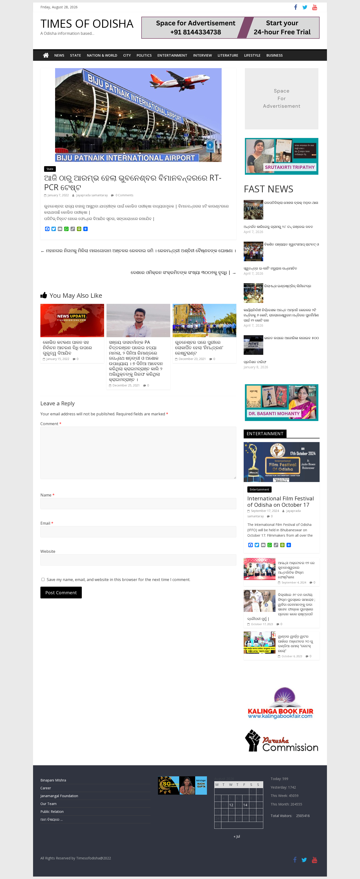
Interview (202, 55)
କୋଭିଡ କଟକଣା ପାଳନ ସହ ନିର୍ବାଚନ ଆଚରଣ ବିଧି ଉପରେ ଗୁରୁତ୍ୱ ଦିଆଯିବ (67, 347)
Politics (144, 55)
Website (47, 551)
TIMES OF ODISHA (86, 23)
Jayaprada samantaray (92, 195)
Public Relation (52, 811)
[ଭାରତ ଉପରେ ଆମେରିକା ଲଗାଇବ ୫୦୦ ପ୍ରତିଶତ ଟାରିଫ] (254, 337)
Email (46, 523)
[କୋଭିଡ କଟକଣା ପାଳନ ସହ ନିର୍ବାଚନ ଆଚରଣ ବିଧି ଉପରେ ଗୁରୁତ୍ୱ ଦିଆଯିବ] (72, 307)
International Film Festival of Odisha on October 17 (280, 501)
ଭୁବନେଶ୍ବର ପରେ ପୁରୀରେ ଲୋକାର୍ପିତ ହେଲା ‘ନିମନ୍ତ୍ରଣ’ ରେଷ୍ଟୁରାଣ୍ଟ (199, 347)
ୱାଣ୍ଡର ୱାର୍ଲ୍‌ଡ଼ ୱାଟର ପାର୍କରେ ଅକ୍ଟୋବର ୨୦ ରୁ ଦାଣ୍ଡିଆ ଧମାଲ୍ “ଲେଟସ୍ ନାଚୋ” (295, 643)
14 (245, 805)
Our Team (48, 803)
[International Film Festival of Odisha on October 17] (282, 444)
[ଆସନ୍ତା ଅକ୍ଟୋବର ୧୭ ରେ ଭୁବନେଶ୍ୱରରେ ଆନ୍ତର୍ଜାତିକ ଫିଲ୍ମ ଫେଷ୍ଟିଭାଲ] (260, 560)
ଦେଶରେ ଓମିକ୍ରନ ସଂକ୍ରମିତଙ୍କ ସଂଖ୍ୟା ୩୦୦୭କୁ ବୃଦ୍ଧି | (183, 272)
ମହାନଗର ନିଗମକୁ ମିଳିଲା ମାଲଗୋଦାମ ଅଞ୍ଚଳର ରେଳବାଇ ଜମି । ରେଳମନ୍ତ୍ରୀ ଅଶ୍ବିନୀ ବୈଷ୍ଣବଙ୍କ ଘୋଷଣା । (138, 250)
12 (231, 805)
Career (45, 788)
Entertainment (172, 55)
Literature (228, 55)
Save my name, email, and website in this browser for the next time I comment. (118, 579)
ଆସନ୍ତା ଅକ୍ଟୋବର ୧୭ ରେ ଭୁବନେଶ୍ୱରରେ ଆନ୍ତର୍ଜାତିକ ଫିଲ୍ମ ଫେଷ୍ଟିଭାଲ (296, 570)
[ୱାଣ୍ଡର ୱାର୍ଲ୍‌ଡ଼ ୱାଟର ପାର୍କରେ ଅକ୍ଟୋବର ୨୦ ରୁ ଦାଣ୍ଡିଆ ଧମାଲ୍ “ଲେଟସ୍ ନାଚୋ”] (260, 634)
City (127, 55)
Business (274, 55)
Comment (50, 423)
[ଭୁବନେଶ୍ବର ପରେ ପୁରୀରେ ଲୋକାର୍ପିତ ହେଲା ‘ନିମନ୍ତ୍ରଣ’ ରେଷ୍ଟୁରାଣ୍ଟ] (204, 307)
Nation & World (102, 55)
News (59, 55)
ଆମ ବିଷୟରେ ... (51, 819)
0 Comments (124, 195)
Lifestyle (252, 55)
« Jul (237, 836)
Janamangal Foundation (59, 795)
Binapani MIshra (53, 780)
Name (47, 495)
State (75, 55)
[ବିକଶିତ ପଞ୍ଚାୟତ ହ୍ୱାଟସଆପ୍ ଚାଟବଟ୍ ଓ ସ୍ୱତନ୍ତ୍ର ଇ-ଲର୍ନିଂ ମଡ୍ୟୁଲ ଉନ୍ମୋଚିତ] (254, 244)
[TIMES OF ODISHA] (45, 55)
